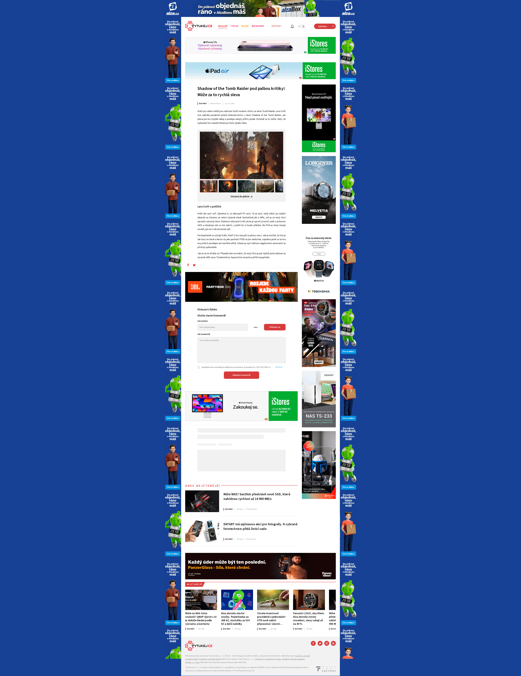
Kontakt (277, 26)
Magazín (223, 26)
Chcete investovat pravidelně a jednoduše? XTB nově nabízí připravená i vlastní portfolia (271, 618)
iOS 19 (251, 670)
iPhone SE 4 (243, 670)
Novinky (203, 103)
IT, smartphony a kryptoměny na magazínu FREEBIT (243, 667)
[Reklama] (172, 8)
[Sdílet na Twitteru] (194, 265)
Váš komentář (203, 334)
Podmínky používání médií (209, 659)
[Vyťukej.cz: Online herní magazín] (198, 26)
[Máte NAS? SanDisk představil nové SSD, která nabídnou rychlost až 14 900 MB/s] (202, 501)
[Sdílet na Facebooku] (188, 265)
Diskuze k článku (207, 309)
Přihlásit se (274, 327)
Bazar (245, 26)
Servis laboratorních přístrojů (278, 667)
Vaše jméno (202, 321)
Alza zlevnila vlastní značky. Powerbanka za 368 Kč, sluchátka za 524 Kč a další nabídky (235, 618)
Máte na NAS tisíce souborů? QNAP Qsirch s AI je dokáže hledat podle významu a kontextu (201, 618)
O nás (197, 662)
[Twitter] (320, 643)
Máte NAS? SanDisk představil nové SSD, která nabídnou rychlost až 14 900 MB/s (256, 496)
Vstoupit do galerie (240, 196)
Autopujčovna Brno (300, 667)
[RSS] (333, 643)
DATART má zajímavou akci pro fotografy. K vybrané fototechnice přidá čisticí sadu (260, 526)
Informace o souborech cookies (268, 659)
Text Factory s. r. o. (217, 656)
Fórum (234, 26)
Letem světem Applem (212, 667)
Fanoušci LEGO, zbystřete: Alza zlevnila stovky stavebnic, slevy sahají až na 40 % (308, 618)
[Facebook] (313, 643)
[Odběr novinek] (292, 26)
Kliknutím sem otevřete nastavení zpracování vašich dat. (223, 662)
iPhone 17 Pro (231, 670)
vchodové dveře (217, 670)
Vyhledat (322, 26)
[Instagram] (326, 643)
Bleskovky (258, 26)
